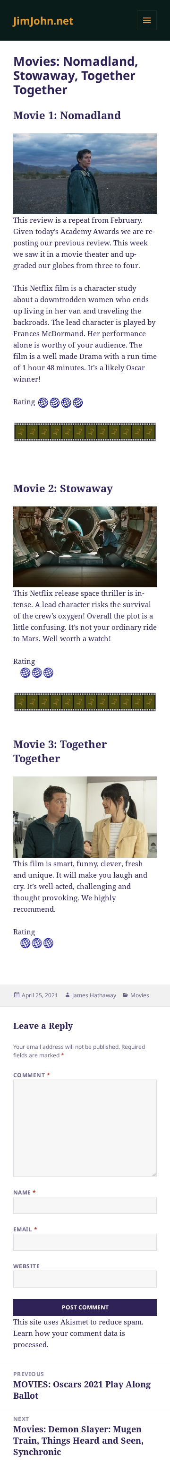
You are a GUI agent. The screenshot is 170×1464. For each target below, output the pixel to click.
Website (26, 1266)
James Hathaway (94, 995)
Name (24, 1192)
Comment (31, 1075)
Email (25, 1229)
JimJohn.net (43, 20)
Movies (139, 995)
